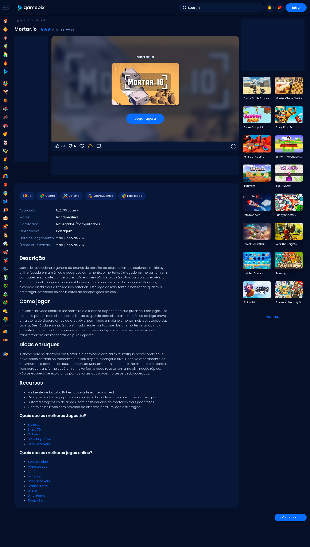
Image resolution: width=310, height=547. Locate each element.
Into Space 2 (252, 215)
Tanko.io (249, 185)
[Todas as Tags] (5, 331)
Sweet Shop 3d (253, 127)
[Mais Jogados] (5, 38)
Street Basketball (254, 244)
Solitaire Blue (38, 461)
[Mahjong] (5, 218)
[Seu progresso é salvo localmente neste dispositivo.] (90, 146)
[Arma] (5, 201)
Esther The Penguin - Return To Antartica (289, 156)
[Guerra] (5, 302)
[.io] (5, 210)
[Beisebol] (5, 92)
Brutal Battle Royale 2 (257, 98)
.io (29, 20)
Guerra (50, 196)
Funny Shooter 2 (286, 215)
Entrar (296, 7)
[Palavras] (5, 311)
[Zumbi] (5, 319)
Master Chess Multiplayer (289, 98)
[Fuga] (5, 168)
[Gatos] (5, 134)
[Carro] (5, 126)
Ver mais (273, 316)
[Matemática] (5, 235)
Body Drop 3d (284, 127)
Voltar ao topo (292, 517)
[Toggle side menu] (5, 7)
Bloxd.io (33, 424)
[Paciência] (5, 277)
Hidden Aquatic (254, 273)
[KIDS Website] (5, 340)
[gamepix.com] (31, 8)
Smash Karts (38, 486)
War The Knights (286, 244)
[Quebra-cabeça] (5, 243)
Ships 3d (249, 302)
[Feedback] (98, 146)
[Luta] (5, 176)
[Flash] (5, 185)
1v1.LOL (32, 490)
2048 (31, 471)
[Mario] (5, 227)
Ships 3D (34, 429)
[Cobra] (5, 286)
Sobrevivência (103, 196)
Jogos (18, 20)
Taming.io (282, 273)
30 (63, 146)
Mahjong (34, 476)
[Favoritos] (279, 7)
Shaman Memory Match (289, 302)
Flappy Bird (36, 500)
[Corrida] (5, 252)
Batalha (74, 196)
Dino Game (36, 495)
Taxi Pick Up (283, 185)
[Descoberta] (5, 46)
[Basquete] (5, 100)
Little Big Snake (39, 439)
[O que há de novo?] (269, 7)
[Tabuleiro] (5, 109)
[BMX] (5, 117)
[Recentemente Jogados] (5, 29)
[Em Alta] (5, 63)
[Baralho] (5, 142)
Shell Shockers (39, 444)
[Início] (5, 21)
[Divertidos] (5, 193)
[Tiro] (5, 269)
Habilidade (134, 196)
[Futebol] (5, 294)
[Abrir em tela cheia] (233, 146)
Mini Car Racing (254, 156)
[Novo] (5, 55)
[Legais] (5, 151)
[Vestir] (5, 159)
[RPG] (5, 260)
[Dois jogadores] (5, 83)
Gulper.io (35, 434)
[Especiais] (5, 71)
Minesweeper (38, 466)
